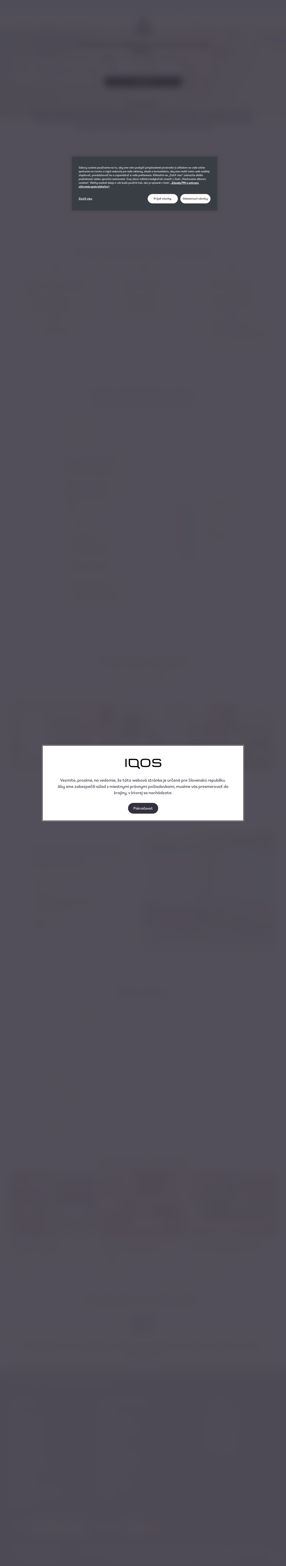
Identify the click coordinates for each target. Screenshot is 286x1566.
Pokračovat (143, 808)
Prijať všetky (162, 198)
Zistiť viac (85, 198)
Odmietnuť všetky (195, 198)
